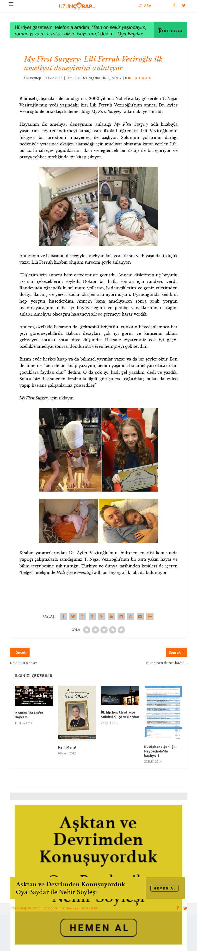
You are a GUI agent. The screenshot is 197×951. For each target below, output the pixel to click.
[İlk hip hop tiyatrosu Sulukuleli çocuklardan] (120, 696)
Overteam (73, 908)
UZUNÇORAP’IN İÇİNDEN (101, 77)
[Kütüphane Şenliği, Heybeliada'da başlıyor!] (163, 713)
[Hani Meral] (77, 713)
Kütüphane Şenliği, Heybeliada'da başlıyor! (160, 751)
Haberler (73, 77)
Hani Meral (67, 747)
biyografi (118, 572)
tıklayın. (66, 398)
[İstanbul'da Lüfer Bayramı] (34, 696)
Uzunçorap (32, 77)
